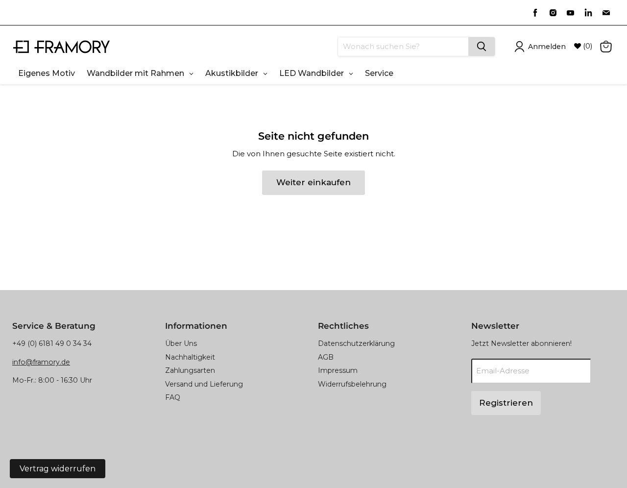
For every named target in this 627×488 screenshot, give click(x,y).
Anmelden (547, 46)
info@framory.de (41, 362)
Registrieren (506, 403)
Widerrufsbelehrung (352, 384)
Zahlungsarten (190, 370)
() (587, 46)
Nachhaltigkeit (190, 357)
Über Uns (181, 343)
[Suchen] (481, 46)
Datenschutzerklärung (356, 343)
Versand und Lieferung (204, 384)
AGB (326, 357)
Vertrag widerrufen (58, 468)
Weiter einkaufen (313, 182)
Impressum (338, 370)
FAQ (172, 397)
